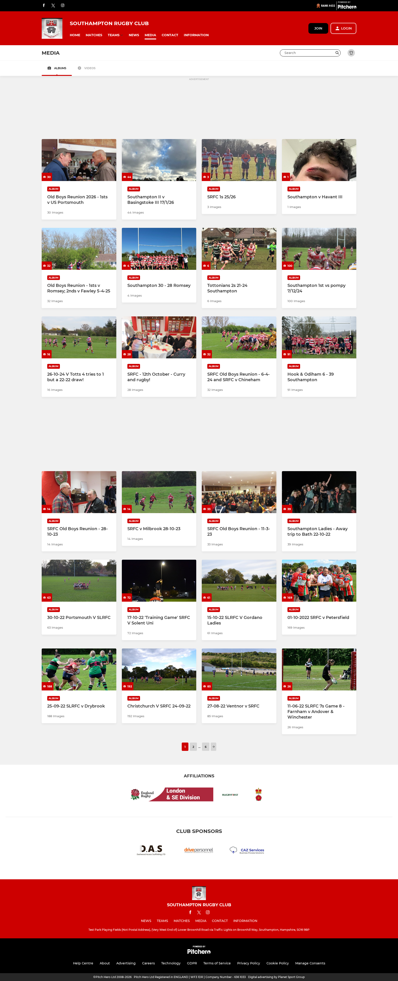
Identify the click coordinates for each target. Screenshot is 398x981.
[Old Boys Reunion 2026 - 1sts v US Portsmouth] (79, 160)
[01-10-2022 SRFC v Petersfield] (319, 581)
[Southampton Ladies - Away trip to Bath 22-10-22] (319, 492)
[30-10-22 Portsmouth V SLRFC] (79, 581)
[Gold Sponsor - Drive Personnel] (199, 851)
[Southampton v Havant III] (319, 160)
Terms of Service (217, 963)
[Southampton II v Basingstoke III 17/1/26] (159, 160)
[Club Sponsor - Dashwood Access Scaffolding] (151, 851)
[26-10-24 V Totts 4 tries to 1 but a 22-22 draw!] (79, 337)
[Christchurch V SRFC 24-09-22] (159, 669)
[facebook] (44, 6)
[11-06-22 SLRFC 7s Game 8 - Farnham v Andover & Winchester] (319, 669)
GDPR (192, 963)
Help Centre (83, 963)
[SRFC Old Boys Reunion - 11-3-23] (239, 492)
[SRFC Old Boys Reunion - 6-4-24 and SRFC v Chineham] (239, 337)
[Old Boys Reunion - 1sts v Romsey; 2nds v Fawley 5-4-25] (79, 249)
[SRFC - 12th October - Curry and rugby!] (159, 337)
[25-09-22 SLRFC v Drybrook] (79, 669)
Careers (148, 963)
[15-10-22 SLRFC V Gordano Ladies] (239, 581)
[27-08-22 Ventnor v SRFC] (239, 669)
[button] (75, 35)
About (105, 963)
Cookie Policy (277, 963)
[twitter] (53, 6)
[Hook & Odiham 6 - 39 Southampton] (319, 337)
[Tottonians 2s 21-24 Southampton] (239, 249)
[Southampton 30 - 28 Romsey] (159, 249)
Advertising (126, 963)
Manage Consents (310, 963)
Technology (171, 963)
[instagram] (63, 6)
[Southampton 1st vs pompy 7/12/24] (319, 249)
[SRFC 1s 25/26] (239, 160)
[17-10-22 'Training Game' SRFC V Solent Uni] (159, 581)
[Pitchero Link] (347, 7)
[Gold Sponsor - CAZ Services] (246, 851)
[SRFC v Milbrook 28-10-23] (159, 492)
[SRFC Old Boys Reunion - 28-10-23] (79, 492)
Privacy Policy (248, 963)
